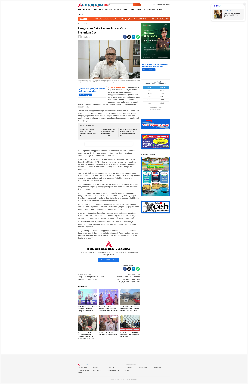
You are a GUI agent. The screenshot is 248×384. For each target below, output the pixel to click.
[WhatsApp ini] (138, 37)
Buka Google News (108, 260)
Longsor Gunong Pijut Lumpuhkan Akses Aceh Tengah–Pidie (91, 276)
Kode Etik (111, 367)
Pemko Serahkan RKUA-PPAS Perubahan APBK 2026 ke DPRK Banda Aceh (130, 334)
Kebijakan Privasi (114, 370)
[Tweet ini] (129, 37)
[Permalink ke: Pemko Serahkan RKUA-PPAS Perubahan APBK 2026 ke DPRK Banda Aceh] (130, 323)
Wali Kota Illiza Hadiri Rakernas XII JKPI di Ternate (108, 333)
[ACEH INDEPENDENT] (93, 4)
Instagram (144, 367)
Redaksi (95, 367)
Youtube (158, 367)
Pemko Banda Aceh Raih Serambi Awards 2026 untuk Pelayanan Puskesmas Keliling (108, 308)
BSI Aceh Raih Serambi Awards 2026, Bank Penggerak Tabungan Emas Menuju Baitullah (154, 19)
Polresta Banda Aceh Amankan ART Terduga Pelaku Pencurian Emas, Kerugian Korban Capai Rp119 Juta (87, 335)
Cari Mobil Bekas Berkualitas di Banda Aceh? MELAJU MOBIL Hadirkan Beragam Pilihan (129, 308)
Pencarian (137, 5)
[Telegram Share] (133, 37)
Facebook (129, 367)
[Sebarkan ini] (125, 37)
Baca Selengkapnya (85, 95)
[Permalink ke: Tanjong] (80, 37)
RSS (128, 370)
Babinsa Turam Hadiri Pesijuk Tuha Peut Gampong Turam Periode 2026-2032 (92, 19)
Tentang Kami (82, 367)
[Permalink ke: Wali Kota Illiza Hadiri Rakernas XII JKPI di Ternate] (108, 323)
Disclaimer (97, 370)
